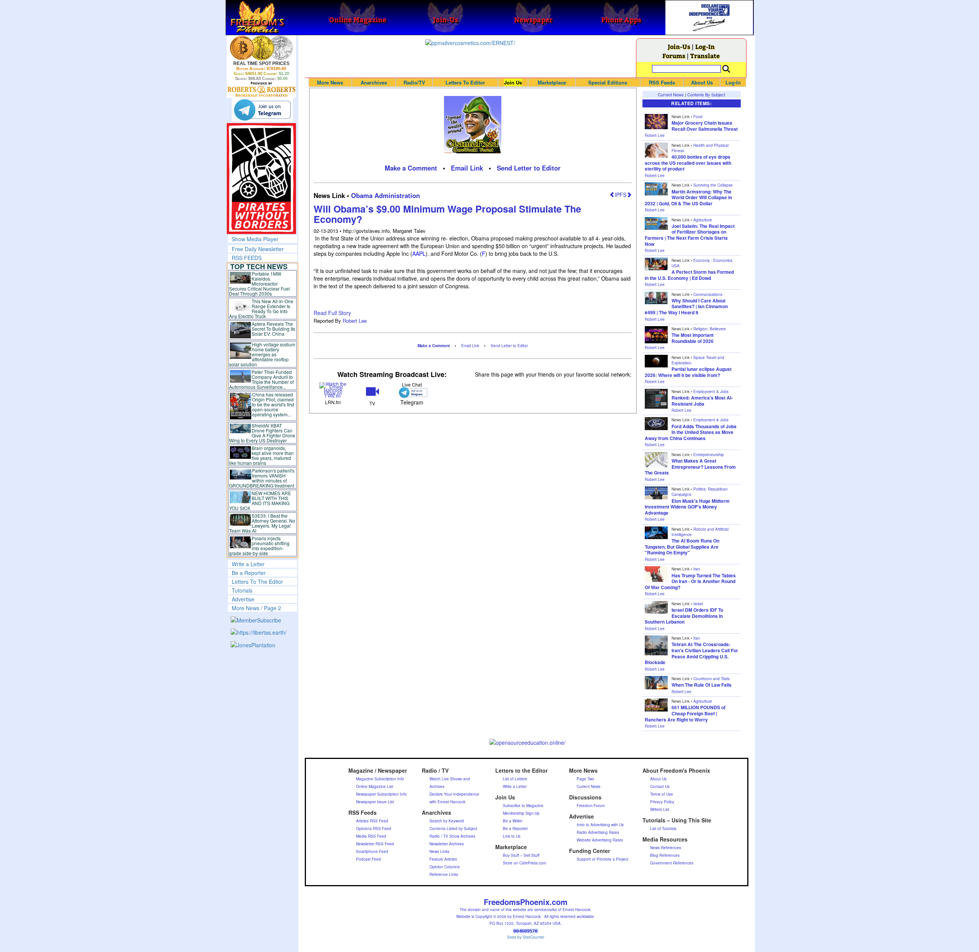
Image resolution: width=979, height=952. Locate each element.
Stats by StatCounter (525, 937)
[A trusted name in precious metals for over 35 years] (261, 89)
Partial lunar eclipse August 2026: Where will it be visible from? (688, 372)
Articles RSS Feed (372, 821)
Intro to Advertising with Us (600, 824)
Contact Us (660, 786)
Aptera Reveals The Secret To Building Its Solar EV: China (273, 328)
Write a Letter (248, 564)
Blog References (665, 855)
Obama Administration (385, 195)
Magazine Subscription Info (380, 778)
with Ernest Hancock (447, 801)
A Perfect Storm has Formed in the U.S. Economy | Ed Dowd (689, 274)
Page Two (585, 778)
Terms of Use (661, 794)
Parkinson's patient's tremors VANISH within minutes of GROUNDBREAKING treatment (261, 478)
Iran (696, 569)
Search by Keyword (446, 821)
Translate (705, 56)
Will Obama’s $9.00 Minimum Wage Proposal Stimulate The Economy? (447, 214)
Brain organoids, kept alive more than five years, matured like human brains (261, 455)
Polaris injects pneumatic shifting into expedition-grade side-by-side (259, 545)
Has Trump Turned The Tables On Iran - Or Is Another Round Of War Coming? (690, 581)
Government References (671, 863)
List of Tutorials (663, 828)
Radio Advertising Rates (598, 832)
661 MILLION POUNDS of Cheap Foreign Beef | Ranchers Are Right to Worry (685, 713)
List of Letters (515, 778)
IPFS (620, 194)
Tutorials (242, 590)
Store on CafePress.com (524, 863)
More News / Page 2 (256, 608)
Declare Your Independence (454, 794)
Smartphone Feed (372, 851)
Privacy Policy (662, 801)
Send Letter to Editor (529, 167)
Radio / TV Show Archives (452, 836)
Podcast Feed (368, 859)
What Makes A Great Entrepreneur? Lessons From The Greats (690, 466)
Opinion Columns (444, 866)
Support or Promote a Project (602, 859)
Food (698, 116)
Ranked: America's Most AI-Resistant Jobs (702, 400)
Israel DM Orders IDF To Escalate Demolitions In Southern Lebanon (684, 615)
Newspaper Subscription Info (381, 794)
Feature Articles (443, 859)
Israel (698, 603)
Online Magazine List (374, 786)
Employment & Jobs (711, 391)
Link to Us (511, 836)
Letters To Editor (465, 82)
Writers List (659, 809)
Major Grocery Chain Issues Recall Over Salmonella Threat (705, 125)
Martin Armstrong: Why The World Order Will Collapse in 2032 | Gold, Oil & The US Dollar (688, 197)
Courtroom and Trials (711, 678)
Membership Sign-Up (521, 813)
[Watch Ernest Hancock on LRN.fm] (333, 389)
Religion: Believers (709, 328)
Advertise (243, 599)
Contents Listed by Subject (453, 828)
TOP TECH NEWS (259, 266)
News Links (439, 851)
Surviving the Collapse (713, 185)
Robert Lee (355, 320)
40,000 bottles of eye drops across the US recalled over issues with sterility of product (688, 162)
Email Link (467, 167)
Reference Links (443, 874)
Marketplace (552, 82)
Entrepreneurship (708, 454)
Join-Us (679, 46)
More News (330, 82)
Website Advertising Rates (600, 840)
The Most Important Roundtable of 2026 (693, 337)
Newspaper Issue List (375, 801)
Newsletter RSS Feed (375, 843)
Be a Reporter (249, 573)
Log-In (705, 46)
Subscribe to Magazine (523, 805)
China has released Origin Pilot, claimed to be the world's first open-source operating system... (273, 404)
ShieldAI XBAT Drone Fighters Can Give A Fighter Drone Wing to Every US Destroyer (262, 433)
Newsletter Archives (446, 843)
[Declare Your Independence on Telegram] (262, 110)
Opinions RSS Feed (373, 828)
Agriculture (702, 220)
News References (665, 847)
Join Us (513, 82)
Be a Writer (512, 821)
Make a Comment (411, 167)
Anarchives (374, 82)
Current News (671, 94)
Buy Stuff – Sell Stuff (521, 855)
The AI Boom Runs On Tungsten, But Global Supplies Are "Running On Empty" (682, 546)
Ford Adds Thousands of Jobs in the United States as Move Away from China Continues (691, 432)
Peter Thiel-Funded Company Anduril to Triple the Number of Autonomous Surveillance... (261, 379)
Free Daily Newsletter (258, 249)
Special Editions (607, 82)
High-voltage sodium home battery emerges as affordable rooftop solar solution (262, 354)
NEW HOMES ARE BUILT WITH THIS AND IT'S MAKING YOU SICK (260, 500)
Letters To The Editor (257, 581)
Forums (673, 56)
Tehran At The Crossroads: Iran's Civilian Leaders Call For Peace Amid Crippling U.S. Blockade (691, 653)
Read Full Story (332, 313)
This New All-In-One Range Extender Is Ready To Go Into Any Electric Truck (261, 308)
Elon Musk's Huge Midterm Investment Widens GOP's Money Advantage (687, 506)
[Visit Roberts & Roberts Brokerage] (261, 47)
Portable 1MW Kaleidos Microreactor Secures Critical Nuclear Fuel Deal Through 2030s (259, 283)
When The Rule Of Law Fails (702, 684)
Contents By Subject (706, 94)
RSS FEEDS (247, 258)
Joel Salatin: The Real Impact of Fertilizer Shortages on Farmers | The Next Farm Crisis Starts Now (690, 235)
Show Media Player (255, 239)
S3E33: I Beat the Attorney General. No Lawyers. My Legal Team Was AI (262, 523)
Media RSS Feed (371, 836)
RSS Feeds (662, 82)
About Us (702, 82)
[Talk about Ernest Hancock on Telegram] (412, 392)
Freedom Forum (591, 805)
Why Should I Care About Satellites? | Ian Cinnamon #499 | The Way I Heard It (686, 306)
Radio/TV (414, 82)
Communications (707, 294)
